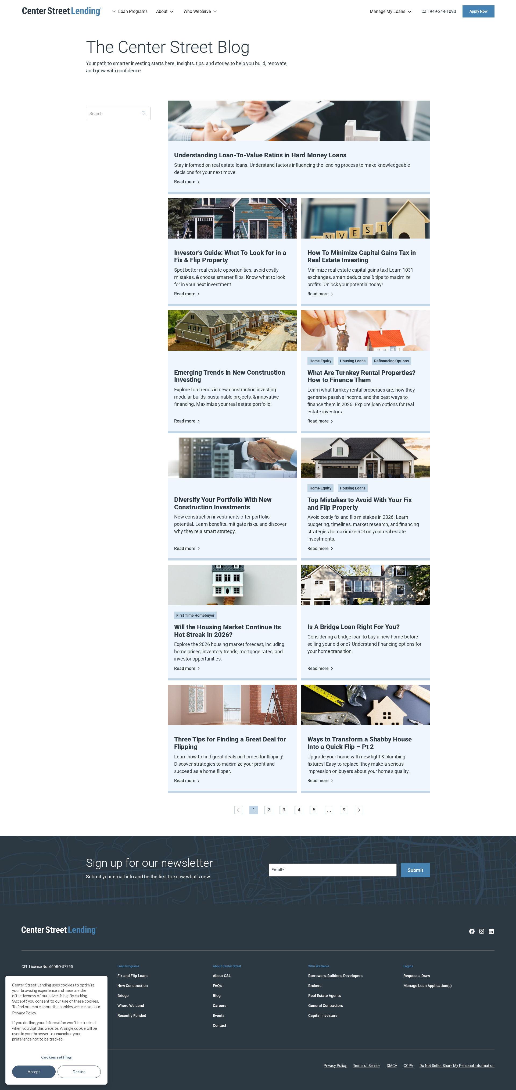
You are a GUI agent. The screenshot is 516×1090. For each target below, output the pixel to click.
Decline (79, 1071)
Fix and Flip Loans (132, 976)
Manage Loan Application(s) (427, 986)
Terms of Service (366, 1065)
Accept (34, 1071)
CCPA (408, 1065)
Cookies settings (56, 1057)
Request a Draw (416, 976)
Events (218, 1015)
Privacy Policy (335, 1065)
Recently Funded (131, 1015)
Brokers (314, 986)
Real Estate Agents (324, 995)
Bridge (123, 995)
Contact (219, 1025)
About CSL (222, 976)
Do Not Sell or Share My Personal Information (457, 1065)
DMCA (392, 1065)
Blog (217, 995)
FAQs (217, 986)
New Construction (132, 986)
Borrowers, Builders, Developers (335, 976)
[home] (62, 11)
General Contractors (325, 1005)
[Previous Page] (238, 810)
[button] (129, 11)
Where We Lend (130, 1005)
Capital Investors (322, 1015)
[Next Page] (359, 810)
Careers (219, 1005)
